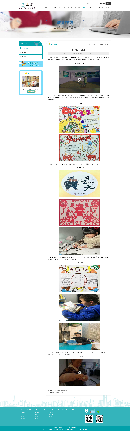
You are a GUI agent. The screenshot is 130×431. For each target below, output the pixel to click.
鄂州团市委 (68, 427)
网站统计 (85, 429)
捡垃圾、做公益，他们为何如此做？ (61, 390)
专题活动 (53, 7)
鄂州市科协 (73, 427)
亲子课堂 (24, 56)
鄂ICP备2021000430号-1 (48, 429)
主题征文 (23, 414)
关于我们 (107, 7)
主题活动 (23, 412)
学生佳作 (37, 412)
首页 (46, 7)
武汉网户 (80, 429)
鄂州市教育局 (62, 427)
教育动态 (85, 7)
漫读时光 (37, 416)
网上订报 (92, 7)
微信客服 (102, 412)
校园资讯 (26, 48)
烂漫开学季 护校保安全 (57, 392)
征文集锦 (37, 418)
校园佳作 (70, 7)
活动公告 (23, 418)
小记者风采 (62, 7)
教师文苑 (37, 414)
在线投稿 (100, 7)
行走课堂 (23, 416)
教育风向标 (25, 52)
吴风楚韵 (77, 7)
